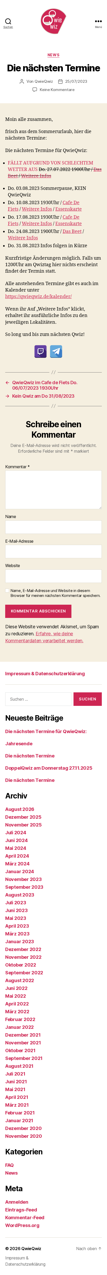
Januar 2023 (19, 941)
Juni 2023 (16, 910)
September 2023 (24, 887)
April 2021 (16, 1097)
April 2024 (17, 856)
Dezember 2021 (23, 1035)
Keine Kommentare (57, 89)
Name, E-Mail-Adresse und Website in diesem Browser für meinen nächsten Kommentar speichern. (55, 593)
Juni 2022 (16, 988)
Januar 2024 (19, 871)
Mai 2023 (15, 918)
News (53, 55)
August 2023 (19, 895)
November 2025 (23, 825)
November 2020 (23, 1136)
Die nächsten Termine (30, 756)
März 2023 (17, 933)
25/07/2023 (76, 81)
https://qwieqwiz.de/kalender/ (38, 297)
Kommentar (17, 467)
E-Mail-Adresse (19, 541)
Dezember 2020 (23, 1128)
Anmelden (16, 1202)
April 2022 (17, 1004)
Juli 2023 (15, 902)
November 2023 (23, 879)
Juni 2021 (16, 1081)
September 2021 (24, 1058)
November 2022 (23, 957)
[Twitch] (40, 351)
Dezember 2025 (23, 817)
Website (12, 565)
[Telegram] (56, 351)
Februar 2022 (20, 1019)
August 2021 (19, 1066)
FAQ (9, 1165)
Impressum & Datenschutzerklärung (45, 673)
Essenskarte (68, 209)
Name (10, 516)
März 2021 (17, 1105)
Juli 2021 (15, 1074)
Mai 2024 (15, 848)
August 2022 (19, 980)
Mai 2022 (15, 996)
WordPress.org (22, 1225)
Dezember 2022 (23, 949)
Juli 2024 (15, 832)
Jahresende (18, 743)
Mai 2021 (15, 1089)
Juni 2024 (16, 840)
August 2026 (19, 809)
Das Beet (72, 232)
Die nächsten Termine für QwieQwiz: (46, 731)
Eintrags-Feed (21, 1209)
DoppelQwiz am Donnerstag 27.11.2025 (48, 768)
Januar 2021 (19, 1120)
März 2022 (17, 1011)
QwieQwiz (44, 81)
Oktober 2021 (20, 1050)
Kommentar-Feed (24, 1217)
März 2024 (17, 863)
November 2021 (23, 1042)
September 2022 (24, 972)
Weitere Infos (36, 176)
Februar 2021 (20, 1112)
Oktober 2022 (20, 965)
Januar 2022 (19, 1027)
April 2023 (17, 926)
